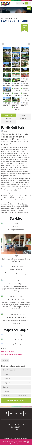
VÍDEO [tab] (23, 115)
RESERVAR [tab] (8, 122)
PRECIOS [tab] (8, 118)
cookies (12, 441)
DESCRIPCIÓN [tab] (8, 115)
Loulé (17, 18)
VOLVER (5, 360)
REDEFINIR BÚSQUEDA (15, 401)
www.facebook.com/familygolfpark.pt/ (12, 354)
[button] (3, 44)
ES (26, 3)
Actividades (5, 18)
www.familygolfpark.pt (8, 351)
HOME (16, 430)
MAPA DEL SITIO (16, 427)
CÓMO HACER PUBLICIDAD (16, 424)
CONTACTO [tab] (23, 118)
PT (20, 3)
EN (23, 3)
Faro (11, 18)
